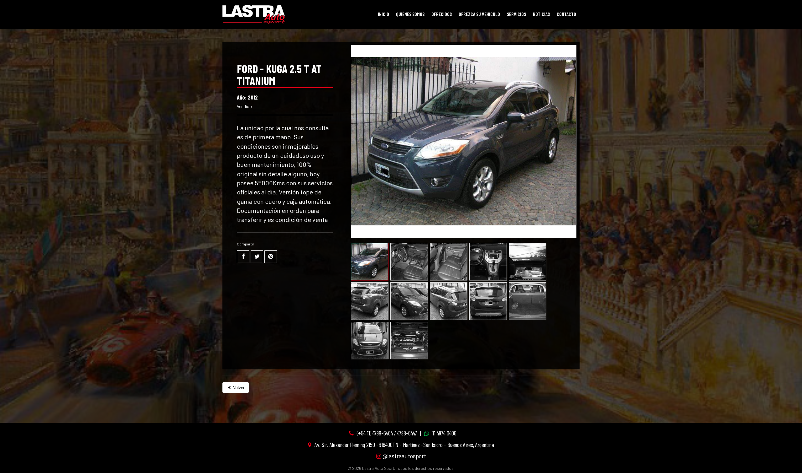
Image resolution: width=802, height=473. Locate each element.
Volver (238, 387)
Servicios (516, 14)
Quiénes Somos (410, 14)
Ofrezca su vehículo (479, 14)
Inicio (383, 14)
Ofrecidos (441, 14)
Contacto (566, 14)
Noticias (541, 14)
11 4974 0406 (444, 433)
